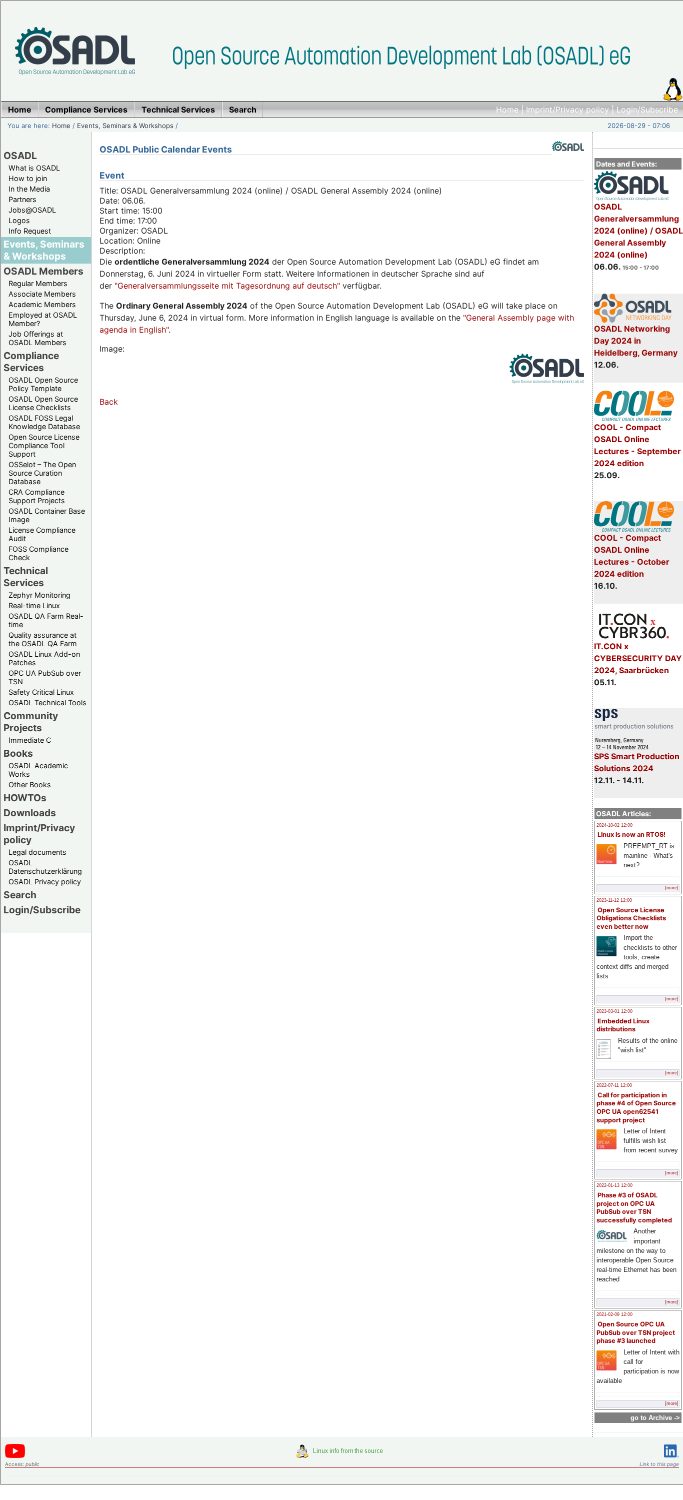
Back (109, 402)
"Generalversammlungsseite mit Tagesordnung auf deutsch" (227, 286)
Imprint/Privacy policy (567, 110)
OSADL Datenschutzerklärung (45, 866)
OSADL (20, 156)
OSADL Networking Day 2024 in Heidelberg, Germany (636, 341)
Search (20, 895)
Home (507, 110)
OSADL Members (44, 271)
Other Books (29, 784)
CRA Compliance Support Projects (36, 496)
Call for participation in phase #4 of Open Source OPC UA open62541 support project (636, 1107)
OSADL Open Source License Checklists (43, 403)
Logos (19, 220)
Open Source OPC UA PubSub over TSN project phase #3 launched (635, 1332)
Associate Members (42, 294)
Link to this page (659, 1464)
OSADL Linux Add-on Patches (44, 658)
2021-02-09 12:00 (614, 1314)
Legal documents (37, 852)
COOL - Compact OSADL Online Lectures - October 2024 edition (632, 556)
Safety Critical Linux (41, 692)
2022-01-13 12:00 (614, 1185)
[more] (671, 887)
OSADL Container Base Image (46, 515)
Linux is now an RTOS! (632, 834)
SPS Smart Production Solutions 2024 (637, 762)
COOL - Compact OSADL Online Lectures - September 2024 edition (637, 445)
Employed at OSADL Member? (42, 319)
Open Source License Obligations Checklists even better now (631, 918)
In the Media (29, 189)
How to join (27, 178)
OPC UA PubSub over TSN (44, 677)
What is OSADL (34, 168)
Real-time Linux (34, 605)
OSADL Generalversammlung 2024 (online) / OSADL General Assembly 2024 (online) (638, 231)
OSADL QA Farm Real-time (46, 620)
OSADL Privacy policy (44, 881)
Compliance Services (31, 362)
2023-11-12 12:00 (614, 900)
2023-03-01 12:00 (614, 1011)
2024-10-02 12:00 (614, 825)
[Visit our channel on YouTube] (15, 1456)
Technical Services (26, 577)
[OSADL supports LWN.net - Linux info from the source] (342, 1455)
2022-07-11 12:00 (614, 1085)
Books (18, 753)
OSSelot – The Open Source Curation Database (42, 473)
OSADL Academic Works (38, 769)
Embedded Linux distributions (623, 1025)
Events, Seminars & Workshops (125, 126)
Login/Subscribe (647, 110)
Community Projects (31, 722)
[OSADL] (568, 159)
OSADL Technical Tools (47, 702)
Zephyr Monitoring (39, 595)
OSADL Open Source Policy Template (43, 384)
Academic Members (42, 304)
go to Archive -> (655, 1417)
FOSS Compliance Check (38, 553)
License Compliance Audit (42, 534)
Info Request (29, 231)
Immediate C (29, 740)
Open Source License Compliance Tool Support (44, 445)
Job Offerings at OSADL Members (37, 338)
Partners (22, 199)
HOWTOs (25, 798)
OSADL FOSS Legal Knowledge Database (44, 422)
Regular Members (38, 283)
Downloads (30, 813)
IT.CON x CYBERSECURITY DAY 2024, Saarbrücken (638, 658)
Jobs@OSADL (32, 210)
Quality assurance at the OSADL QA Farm (42, 639)
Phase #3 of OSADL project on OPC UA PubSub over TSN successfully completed (634, 1207)
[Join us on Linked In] (671, 1459)
